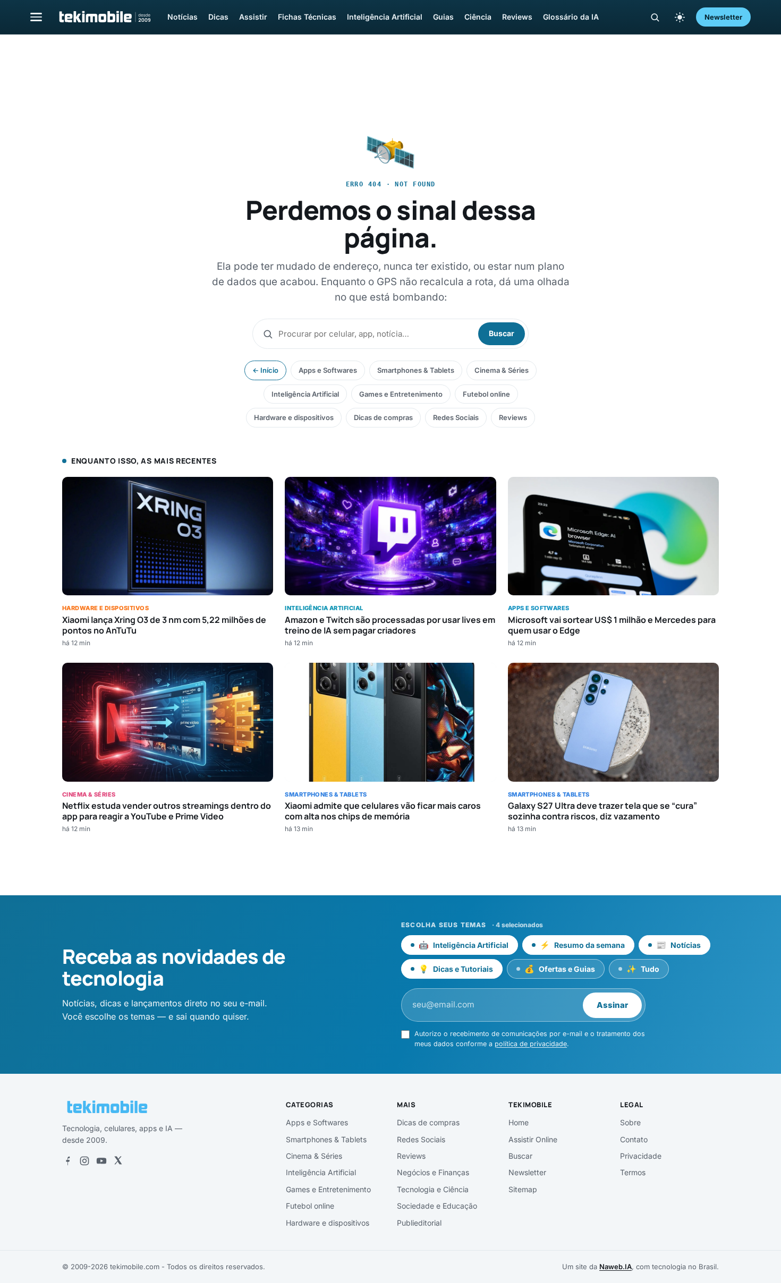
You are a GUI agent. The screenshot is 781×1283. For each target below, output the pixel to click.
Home (518, 1122)
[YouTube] (101, 1161)
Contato (634, 1139)
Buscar (501, 333)
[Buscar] (655, 17)
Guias (443, 16)
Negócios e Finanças (433, 1172)
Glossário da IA (571, 16)
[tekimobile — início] (104, 17)
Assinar (612, 1005)
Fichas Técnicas (307, 16)
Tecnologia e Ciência (433, 1189)
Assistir (253, 16)
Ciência (477, 16)
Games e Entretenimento (401, 394)
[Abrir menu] (36, 16)
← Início (265, 370)
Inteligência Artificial (384, 16)
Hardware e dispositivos (294, 417)
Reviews (517, 16)
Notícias (182, 16)
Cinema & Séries (501, 370)
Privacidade (640, 1155)
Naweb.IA (615, 1266)
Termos (633, 1172)
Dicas (218, 16)
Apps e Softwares (328, 370)
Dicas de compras (383, 417)
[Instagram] (84, 1161)
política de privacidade (531, 1044)
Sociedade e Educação (437, 1205)
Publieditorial (419, 1222)
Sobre (630, 1122)
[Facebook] (67, 1161)
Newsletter (723, 17)
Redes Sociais (456, 417)
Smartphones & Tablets (415, 370)
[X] (118, 1161)
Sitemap (522, 1189)
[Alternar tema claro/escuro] (679, 17)
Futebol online (486, 394)
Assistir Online (532, 1139)
